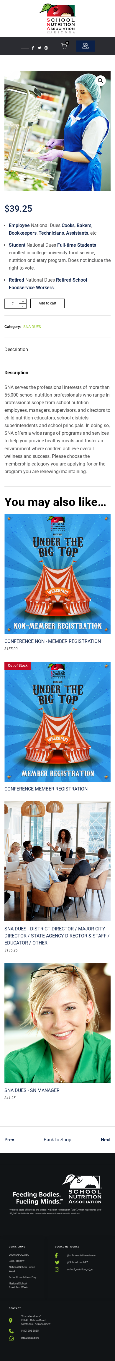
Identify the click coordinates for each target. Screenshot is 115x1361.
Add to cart (47, 303)
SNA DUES (32, 326)
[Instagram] (46, 48)
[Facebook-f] (33, 48)
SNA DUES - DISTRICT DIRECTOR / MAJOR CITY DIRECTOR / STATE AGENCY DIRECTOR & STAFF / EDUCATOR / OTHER (57, 936)
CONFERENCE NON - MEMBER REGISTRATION (52, 641)
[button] (100, 80)
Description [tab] (16, 349)
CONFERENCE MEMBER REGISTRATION (46, 789)
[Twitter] (39, 48)
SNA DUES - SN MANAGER (32, 1090)
